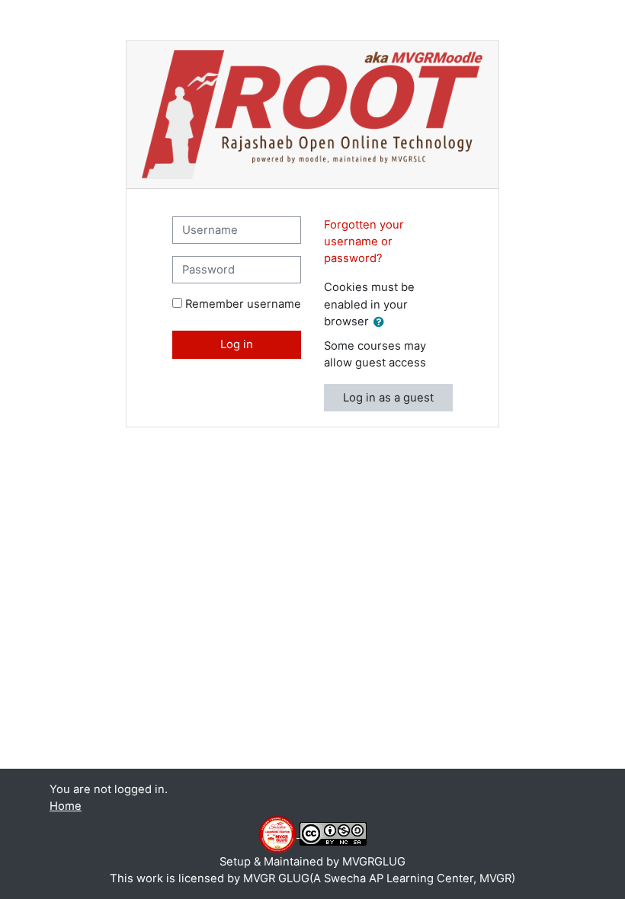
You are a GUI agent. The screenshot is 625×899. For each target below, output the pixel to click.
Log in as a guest (388, 398)
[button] (382, 322)
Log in (236, 344)
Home (66, 806)
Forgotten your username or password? (364, 241)
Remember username (243, 304)
